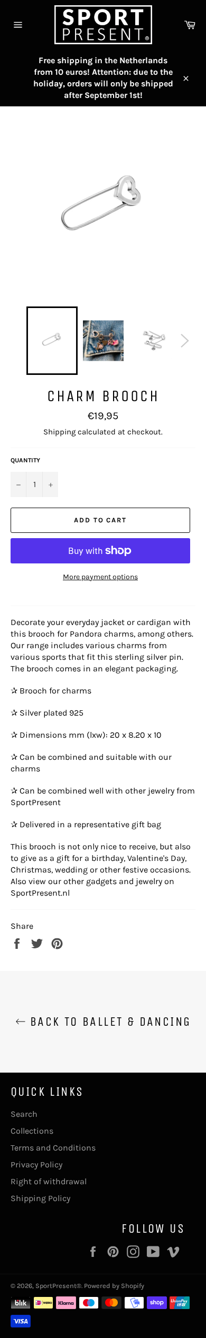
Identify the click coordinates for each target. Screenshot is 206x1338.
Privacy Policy (36, 1164)
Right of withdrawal (49, 1181)
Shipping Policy (40, 1198)
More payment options (100, 576)
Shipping (59, 432)
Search (24, 1114)
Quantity (25, 460)
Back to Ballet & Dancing (108, 1021)
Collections (32, 1131)
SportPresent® (58, 1286)
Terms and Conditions (53, 1148)
